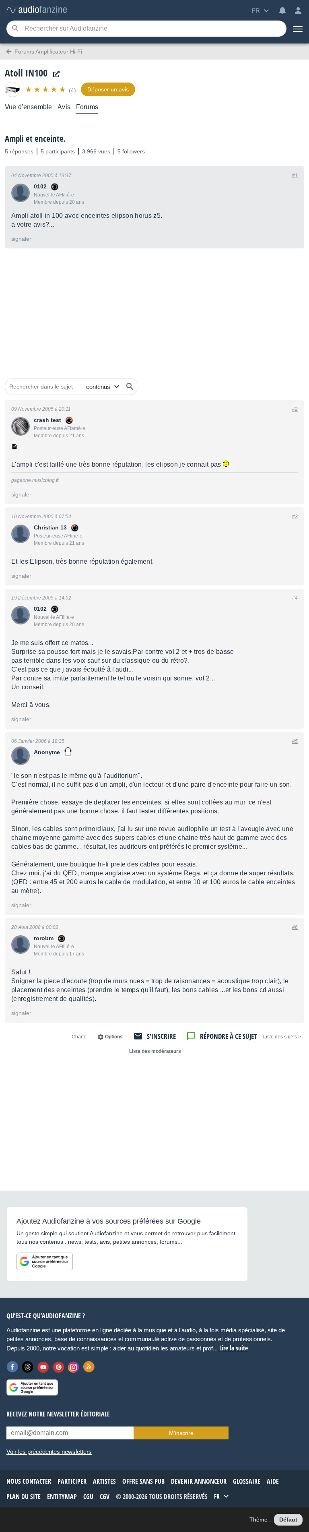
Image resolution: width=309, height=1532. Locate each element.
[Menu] (298, 28)
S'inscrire (161, 1036)
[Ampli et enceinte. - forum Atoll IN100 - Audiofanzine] (36, 10)
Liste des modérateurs (155, 1051)
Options (114, 1037)
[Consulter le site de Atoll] (54, 74)
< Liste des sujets (282, 1037)
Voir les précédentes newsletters (49, 1451)
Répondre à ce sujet (228, 1036)
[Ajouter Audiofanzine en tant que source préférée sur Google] (44, 1261)
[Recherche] (15, 28)
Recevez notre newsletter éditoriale (58, 1414)
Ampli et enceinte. (35, 138)
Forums (87, 106)
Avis (64, 106)
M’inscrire (181, 1433)
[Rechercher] (130, 386)
